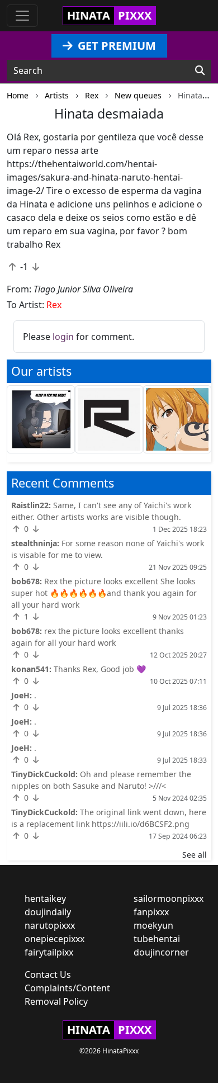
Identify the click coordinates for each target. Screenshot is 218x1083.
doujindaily (48, 912)
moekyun (153, 925)
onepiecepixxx (54, 939)
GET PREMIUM (115, 45)
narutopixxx (50, 925)
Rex (53, 305)
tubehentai (157, 939)
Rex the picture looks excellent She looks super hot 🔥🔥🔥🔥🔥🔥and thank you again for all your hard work (104, 593)
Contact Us (48, 974)
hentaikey (45, 898)
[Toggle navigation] (22, 15)
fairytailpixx (49, 952)
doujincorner (161, 952)
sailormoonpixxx (168, 898)
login (63, 336)
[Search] (199, 70)
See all (194, 854)
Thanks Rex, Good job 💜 (100, 669)
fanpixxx (151, 912)
